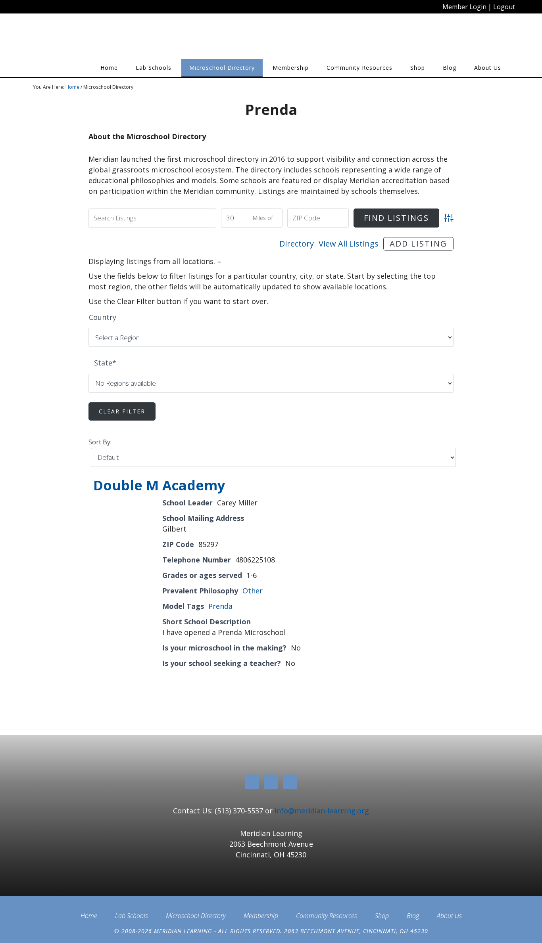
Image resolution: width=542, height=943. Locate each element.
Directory (296, 243)
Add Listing (418, 243)
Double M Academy (159, 485)
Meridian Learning (104, 39)
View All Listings (349, 243)
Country (102, 317)
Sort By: (99, 442)
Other (252, 590)
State (105, 362)
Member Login (464, 6)
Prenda (220, 606)
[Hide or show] (219, 260)
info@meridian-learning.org (322, 810)
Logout (504, 6)
